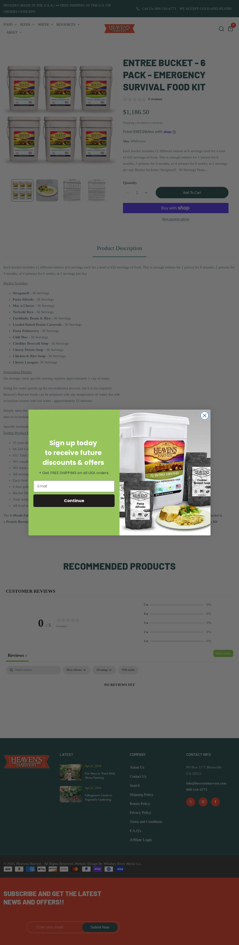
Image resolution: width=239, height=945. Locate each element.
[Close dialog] (204, 415)
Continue (74, 500)
